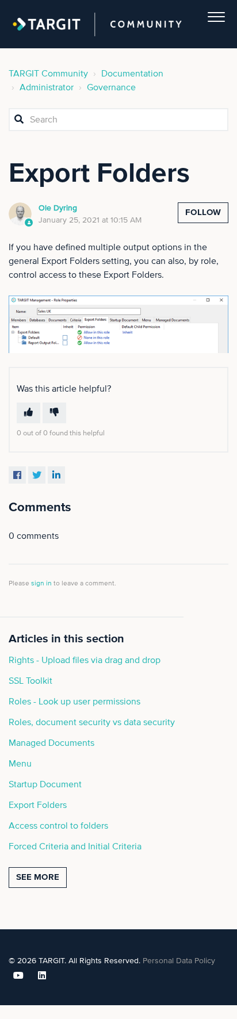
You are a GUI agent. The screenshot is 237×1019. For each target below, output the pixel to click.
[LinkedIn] (56, 475)
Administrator (47, 87)
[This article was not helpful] (54, 413)
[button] (216, 14)
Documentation (132, 73)
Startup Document (45, 784)
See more (37, 877)
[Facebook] (17, 475)
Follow (203, 212)
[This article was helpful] (28, 413)
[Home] (97, 24)
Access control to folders (58, 825)
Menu (20, 763)
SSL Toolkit (30, 680)
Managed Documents (51, 743)
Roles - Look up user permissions (74, 701)
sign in (41, 583)
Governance (111, 87)
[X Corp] (36, 475)
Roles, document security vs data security (92, 722)
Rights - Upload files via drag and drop (84, 660)
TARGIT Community (48, 73)
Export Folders (38, 805)
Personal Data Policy (179, 961)
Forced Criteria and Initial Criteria (75, 846)
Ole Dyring (58, 208)
